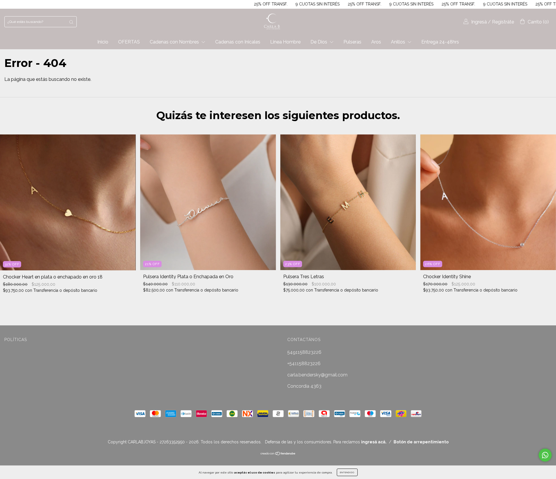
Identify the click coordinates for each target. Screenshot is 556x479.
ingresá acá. (374, 442)
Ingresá (479, 22)
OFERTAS (129, 42)
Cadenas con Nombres (175, 42)
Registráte (503, 22)
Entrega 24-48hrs (440, 42)
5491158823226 (304, 352)
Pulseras (352, 42)
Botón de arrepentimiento (421, 442)
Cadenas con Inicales (237, 42)
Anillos (398, 42)
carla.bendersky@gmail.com (317, 375)
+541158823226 (304, 363)
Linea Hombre (285, 42)
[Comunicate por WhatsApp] (545, 455)
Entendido (347, 472)
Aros (376, 42)
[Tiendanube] (278, 454)
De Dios (319, 42)
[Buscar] (71, 22)
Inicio (102, 42)
